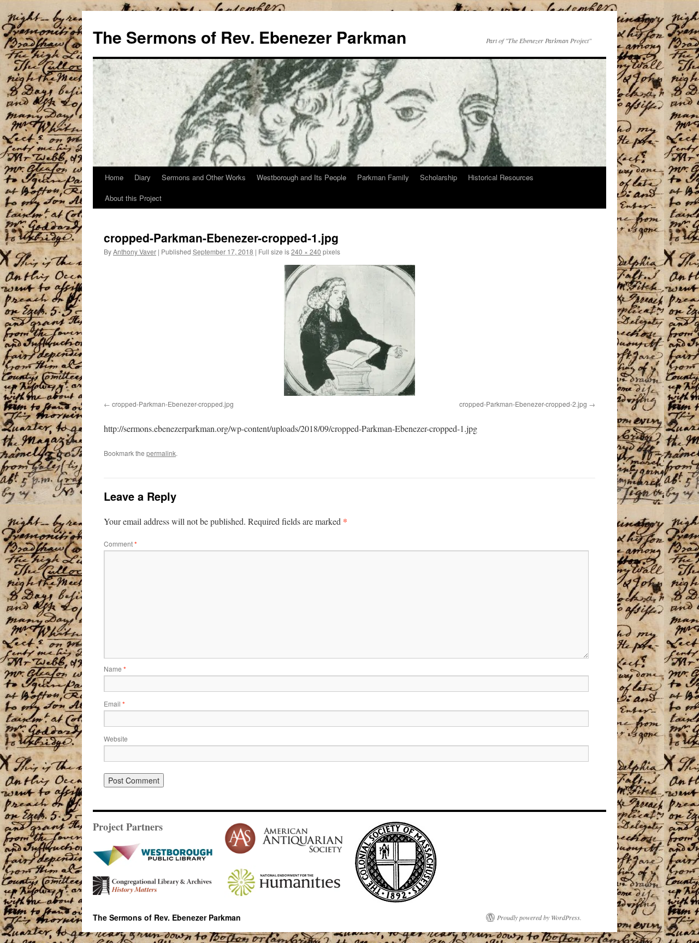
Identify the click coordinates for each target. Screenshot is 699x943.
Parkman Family (383, 177)
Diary (142, 177)
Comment (120, 543)
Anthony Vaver (134, 251)
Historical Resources (501, 177)
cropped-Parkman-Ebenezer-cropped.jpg (173, 403)
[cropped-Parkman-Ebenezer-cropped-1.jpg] (349, 330)
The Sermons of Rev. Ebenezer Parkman (249, 37)
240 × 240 (306, 251)
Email (114, 703)
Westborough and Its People (301, 177)
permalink (161, 453)
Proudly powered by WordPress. (539, 917)
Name (115, 668)
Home (114, 177)
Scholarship (438, 177)
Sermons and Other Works (204, 177)
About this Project (133, 198)
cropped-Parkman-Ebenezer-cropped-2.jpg (523, 403)
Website (116, 738)
